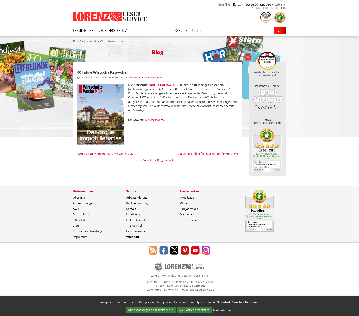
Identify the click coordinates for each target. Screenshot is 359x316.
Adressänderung (136, 197)
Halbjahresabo (189, 209)
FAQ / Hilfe (80, 220)
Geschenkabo (188, 220)
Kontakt (131, 209)
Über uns (79, 197)
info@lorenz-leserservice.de (267, 121)
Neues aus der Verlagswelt (148, 77)
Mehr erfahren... (223, 310)
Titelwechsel (134, 225)
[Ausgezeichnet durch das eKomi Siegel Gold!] (280, 17)
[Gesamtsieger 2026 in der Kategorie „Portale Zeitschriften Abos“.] (265, 18)
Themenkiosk (83, 30)
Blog (82, 41)
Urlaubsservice (135, 231)
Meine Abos (224, 4)
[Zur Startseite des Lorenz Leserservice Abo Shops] (110, 16)
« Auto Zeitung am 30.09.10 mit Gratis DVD (105, 153)
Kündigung (133, 214)
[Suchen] (280, 30)
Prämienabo (187, 214)
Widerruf (132, 237)
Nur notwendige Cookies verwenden (151, 310)
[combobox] (232, 30)
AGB (76, 209)
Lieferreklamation (137, 220)
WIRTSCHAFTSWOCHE (164, 85)
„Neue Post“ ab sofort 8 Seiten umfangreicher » (208, 153)
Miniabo (185, 203)
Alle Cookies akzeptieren (194, 310)
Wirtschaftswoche (155, 119)
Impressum (80, 237)
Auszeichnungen (83, 203)
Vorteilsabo (187, 197)
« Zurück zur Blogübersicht (157, 160)
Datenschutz (81, 214)
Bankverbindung (137, 203)
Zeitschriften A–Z (113, 30)
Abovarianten (189, 191)
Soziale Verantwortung (87, 231)
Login (240, 4)
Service (181, 30)
